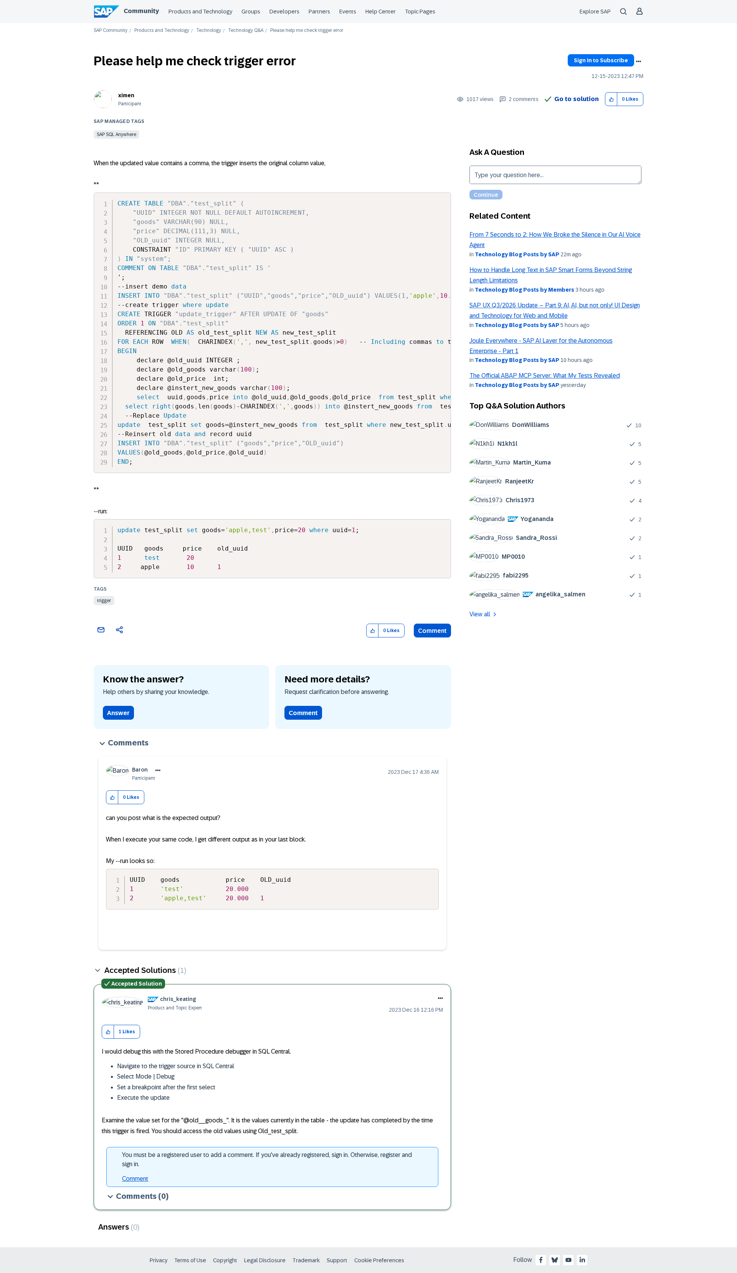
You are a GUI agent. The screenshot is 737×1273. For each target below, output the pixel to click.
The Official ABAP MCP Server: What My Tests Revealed (544, 375)
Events (347, 11)
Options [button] (638, 61)
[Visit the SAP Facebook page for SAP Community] (541, 1260)
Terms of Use (190, 1260)
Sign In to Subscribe (601, 60)
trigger (104, 600)
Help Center (380, 11)
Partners (319, 11)
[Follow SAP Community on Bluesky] (555, 1260)
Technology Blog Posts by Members (524, 290)
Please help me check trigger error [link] (306, 30)
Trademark (306, 1260)
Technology (208, 30)
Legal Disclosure (265, 1260)
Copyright (225, 1260)
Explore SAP (595, 11)
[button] (611, 99)
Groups (250, 11)
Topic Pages (420, 11)
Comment (432, 630)
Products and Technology (200, 11)
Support (337, 1260)
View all (479, 614)
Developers (284, 11)
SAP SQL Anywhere (116, 134)
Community (141, 11)
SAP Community (110, 30)
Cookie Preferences (379, 1260)
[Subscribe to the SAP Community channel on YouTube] (568, 1260)
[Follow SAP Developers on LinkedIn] (582, 1260)
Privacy (158, 1260)
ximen (126, 95)
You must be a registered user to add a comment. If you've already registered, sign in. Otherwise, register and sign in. (267, 1159)
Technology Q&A (245, 30)
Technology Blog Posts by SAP (517, 254)
